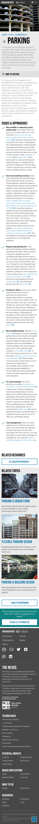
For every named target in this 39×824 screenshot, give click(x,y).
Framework (24, 799)
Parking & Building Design (18, 582)
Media (22, 640)
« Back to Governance (19, 602)
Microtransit (6, 743)
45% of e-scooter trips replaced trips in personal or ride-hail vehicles (19, 137)
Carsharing (6, 736)
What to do (8, 784)
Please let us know (18, 622)
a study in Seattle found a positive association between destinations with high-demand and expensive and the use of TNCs (21, 203)
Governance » (21, 35)
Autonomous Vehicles (10, 720)
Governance (25, 788)
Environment (25, 774)
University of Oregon (22, 814)
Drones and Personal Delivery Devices (16, 746)
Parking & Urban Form (16, 501)
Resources (7, 795)
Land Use (5, 757)
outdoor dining (11, 282)
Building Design (26, 757)
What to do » (8, 35)
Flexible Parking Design (17, 541)
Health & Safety (8, 777)
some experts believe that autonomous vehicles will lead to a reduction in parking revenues (19, 230)
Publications (8, 640)
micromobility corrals (21, 351)
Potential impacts (11, 753)
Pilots (4, 802)
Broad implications (12, 770)
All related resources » (19, 461)
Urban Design (7, 764)
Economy (24, 777)
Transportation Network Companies (15, 726)
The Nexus (7, 636)
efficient (9, 325)
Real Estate (24, 761)
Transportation (7, 761)
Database (6, 799)
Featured (5, 806)
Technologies (9, 716)
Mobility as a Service (10, 730)
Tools (22, 802)
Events (23, 636)
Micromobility (7, 733)
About (5, 644)
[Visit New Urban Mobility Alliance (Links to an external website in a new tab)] (11, 705)
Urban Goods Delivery (10, 740)
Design (4, 788)
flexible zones (23, 409)
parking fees (22, 157)
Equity (4, 774)
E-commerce (7, 723)
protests (25, 284)
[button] (32, 2)
